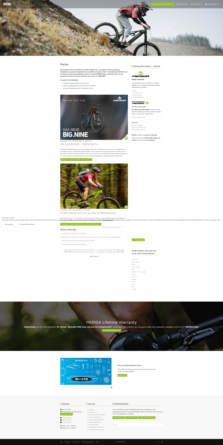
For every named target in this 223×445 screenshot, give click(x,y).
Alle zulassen (9, 224)
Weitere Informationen (108, 227)
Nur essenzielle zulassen (27, 224)
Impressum (118, 227)
